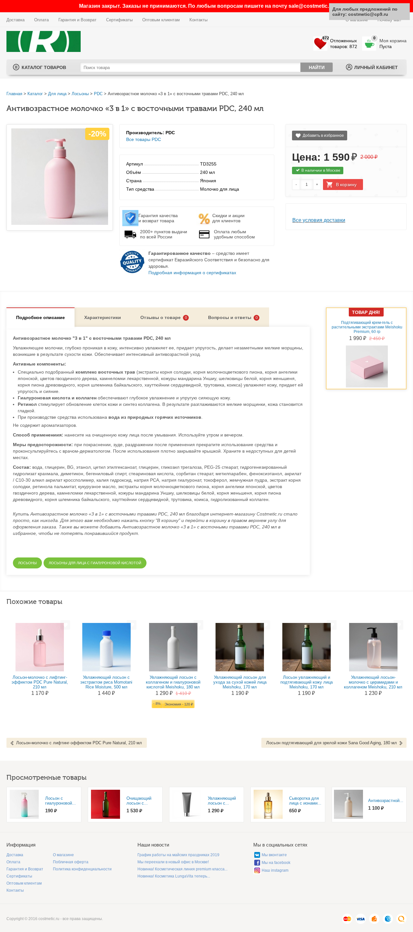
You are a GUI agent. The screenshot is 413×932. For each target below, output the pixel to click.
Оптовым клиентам (161, 19)
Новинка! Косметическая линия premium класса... (182, 869)
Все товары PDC (143, 139)
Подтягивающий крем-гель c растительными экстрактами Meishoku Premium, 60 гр (367, 327)
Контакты (198, 19)
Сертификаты (119, 19)
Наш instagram (275, 870)
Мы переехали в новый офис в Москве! (173, 862)
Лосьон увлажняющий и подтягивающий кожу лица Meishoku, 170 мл (306, 682)
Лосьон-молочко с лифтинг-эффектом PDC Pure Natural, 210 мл (40, 682)
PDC (98, 93)
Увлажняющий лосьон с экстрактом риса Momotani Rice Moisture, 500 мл (106, 682)
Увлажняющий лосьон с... (222, 801)
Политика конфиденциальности (82, 869)
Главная (14, 93)
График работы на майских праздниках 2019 (178, 855)
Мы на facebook (276, 862)
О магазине (63, 855)
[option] (43, 804)
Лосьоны (80, 93)
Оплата (41, 19)
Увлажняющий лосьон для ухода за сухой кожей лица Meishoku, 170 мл (240, 682)
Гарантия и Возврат (77, 19)
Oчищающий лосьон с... (138, 801)
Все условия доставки (318, 220)
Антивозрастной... (385, 800)
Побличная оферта (70, 862)
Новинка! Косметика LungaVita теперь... (173, 876)
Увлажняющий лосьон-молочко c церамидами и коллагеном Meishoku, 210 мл (373, 682)
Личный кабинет (376, 67)
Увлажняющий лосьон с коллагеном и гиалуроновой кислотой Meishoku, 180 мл (173, 682)
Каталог (35, 93)
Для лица (57, 93)
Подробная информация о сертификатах (192, 272)
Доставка (15, 19)
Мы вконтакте (274, 855)
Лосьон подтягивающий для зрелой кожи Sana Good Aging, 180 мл (331, 742)
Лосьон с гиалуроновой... (60, 801)
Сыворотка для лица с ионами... (305, 801)
